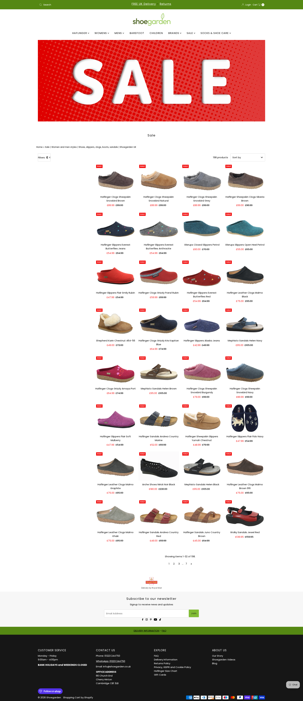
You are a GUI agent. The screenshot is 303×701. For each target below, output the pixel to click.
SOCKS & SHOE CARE (215, 33)
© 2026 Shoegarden (49, 697)
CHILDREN (156, 33)
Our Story (217, 655)
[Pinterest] (151, 619)
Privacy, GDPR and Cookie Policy (172, 667)
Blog (214, 663)
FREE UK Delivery (144, 4)
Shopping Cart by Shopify (78, 697)
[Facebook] (142, 619)
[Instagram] (147, 619)
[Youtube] (155, 619)
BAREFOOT (137, 33)
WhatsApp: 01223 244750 (110, 661)
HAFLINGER (80, 33)
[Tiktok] (160, 619)
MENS (118, 33)
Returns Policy (162, 663)
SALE (190, 33)
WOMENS (101, 33)
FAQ (164, 630)
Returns (165, 4)
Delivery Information (165, 659)
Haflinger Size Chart (165, 671)
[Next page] (191, 564)
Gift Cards (160, 674)
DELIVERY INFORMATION (146, 630)
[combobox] (75, 5)
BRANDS (174, 33)
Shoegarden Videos (223, 659)
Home (39, 147)
